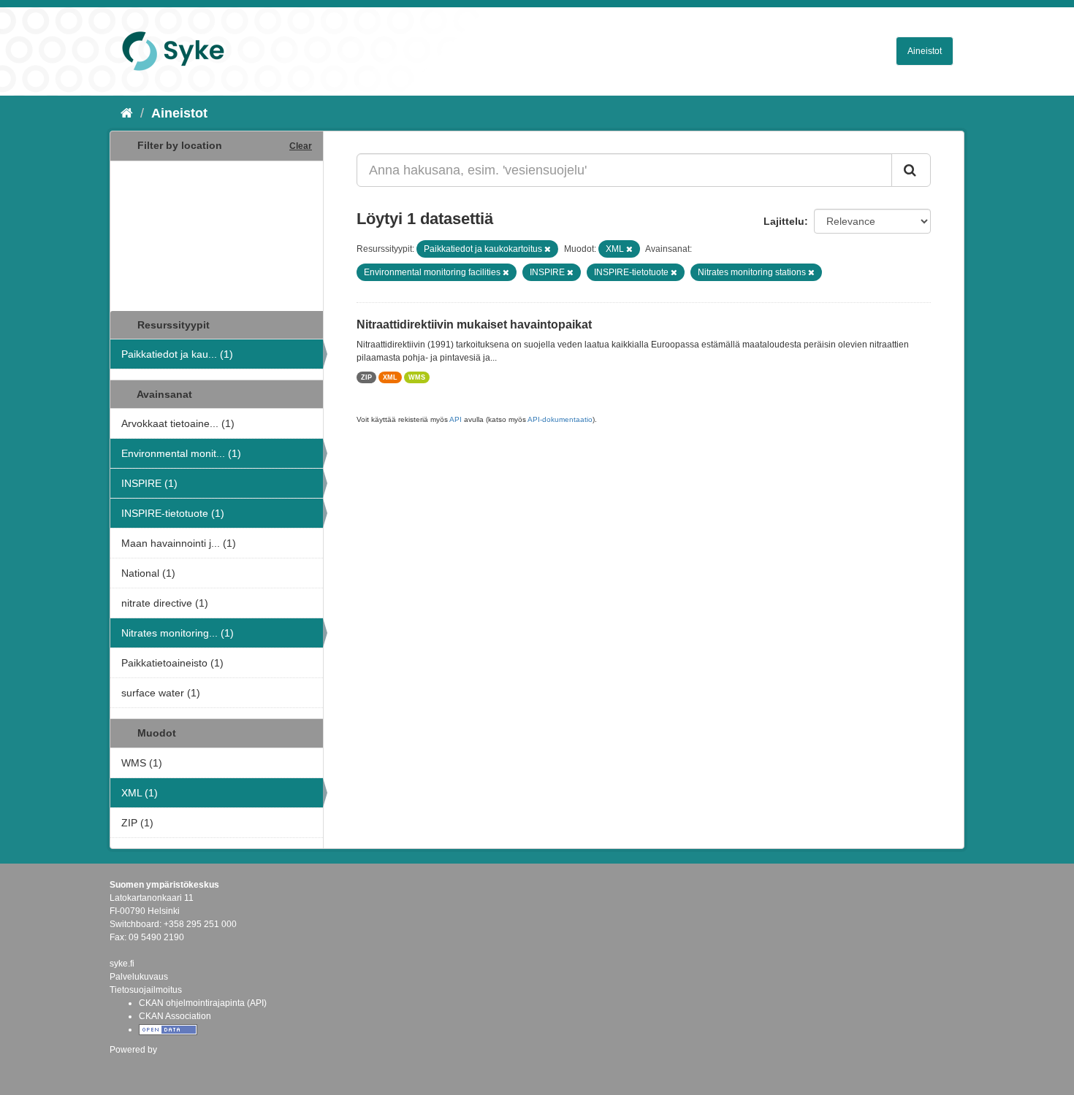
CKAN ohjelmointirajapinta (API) (203, 1003)
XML (390, 377)
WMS (416, 377)
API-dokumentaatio (560, 419)
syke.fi (122, 963)
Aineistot (924, 51)
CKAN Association (175, 1016)
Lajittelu (783, 221)
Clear (300, 146)
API (455, 419)
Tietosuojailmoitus (146, 990)
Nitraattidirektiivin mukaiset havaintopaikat (474, 324)
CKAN (134, 1065)
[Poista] (547, 249)
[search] (911, 170)
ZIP (366, 377)
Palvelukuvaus (139, 977)
